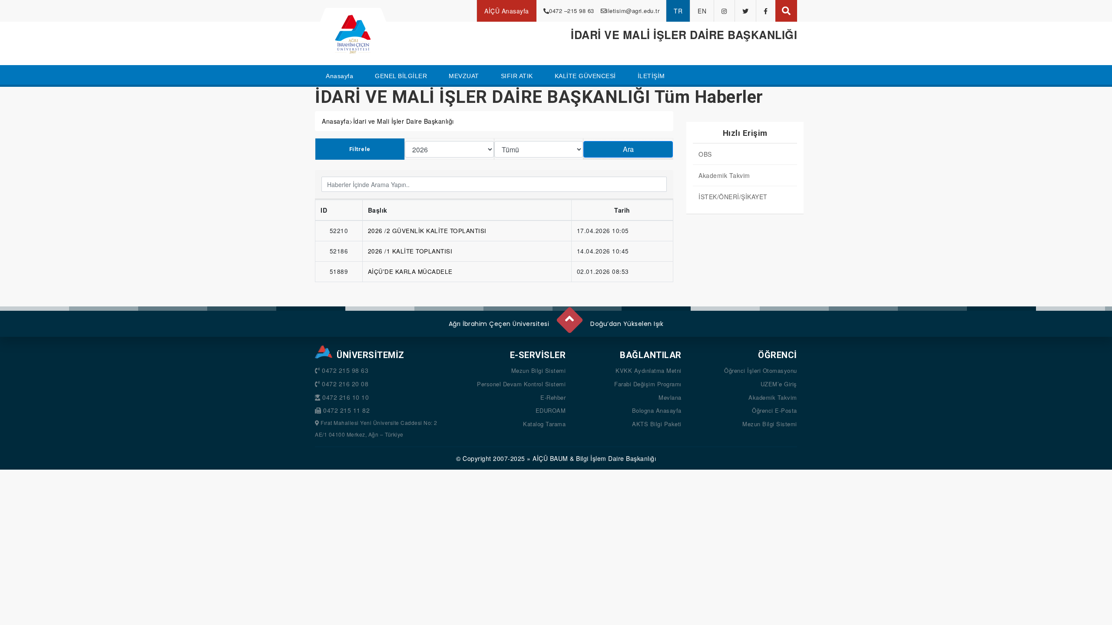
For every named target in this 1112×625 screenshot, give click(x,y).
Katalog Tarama (544, 424)
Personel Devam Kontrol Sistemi (521, 384)
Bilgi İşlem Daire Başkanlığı (616, 458)
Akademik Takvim (724, 175)
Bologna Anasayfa (657, 410)
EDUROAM (551, 410)
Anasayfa (335, 121)
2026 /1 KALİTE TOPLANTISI (410, 251)
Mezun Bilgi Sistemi (538, 370)
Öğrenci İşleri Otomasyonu (760, 370)
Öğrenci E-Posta (774, 410)
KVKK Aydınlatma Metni (649, 370)
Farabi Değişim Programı (648, 384)
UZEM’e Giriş (779, 384)
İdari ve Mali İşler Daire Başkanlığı (403, 121)
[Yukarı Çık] (569, 316)
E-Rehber (553, 397)
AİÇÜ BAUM (550, 458)
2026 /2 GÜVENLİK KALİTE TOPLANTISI (427, 231)
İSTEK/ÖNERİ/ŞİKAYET (733, 196)
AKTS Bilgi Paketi (657, 424)
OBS (705, 154)
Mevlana (670, 397)
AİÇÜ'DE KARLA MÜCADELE (410, 271)
